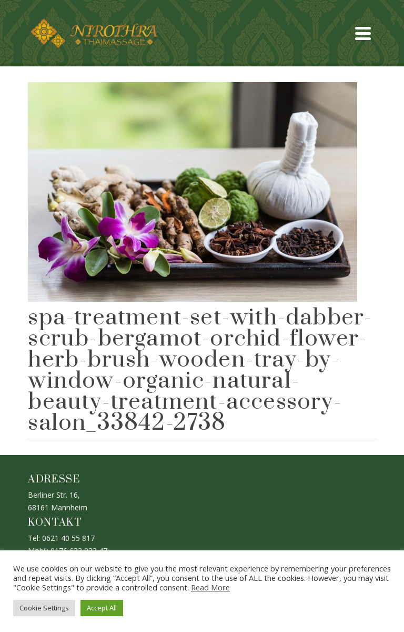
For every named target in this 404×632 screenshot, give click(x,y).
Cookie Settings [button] (44, 608)
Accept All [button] (102, 608)
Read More (210, 587)
